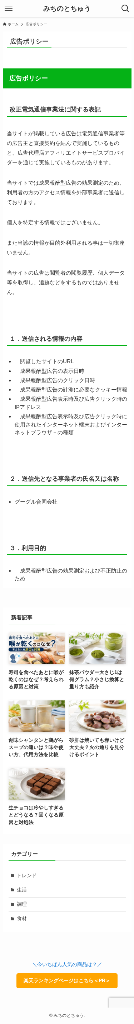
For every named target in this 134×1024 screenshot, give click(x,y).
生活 (22, 890)
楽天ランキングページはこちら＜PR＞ (67, 980)
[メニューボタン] (8, 8)
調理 (22, 904)
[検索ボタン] (125, 8)
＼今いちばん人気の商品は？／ (67, 964)
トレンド (27, 875)
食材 (22, 918)
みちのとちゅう (67, 8)
